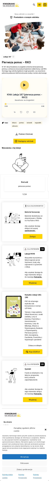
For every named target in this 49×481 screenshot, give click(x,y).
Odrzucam (24, 463)
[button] (45, 429)
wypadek (38, 123)
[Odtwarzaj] (24, 85)
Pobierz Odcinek (26, 134)
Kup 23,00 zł (34, 352)
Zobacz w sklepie (34, 345)
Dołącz (33, 236)
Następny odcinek (25, 141)
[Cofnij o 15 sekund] (21, 112)
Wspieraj (32, 283)
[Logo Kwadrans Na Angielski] (17, 5)
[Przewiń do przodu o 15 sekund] (27, 112)
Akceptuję (24, 457)
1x (15, 112)
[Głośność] (34, 112)
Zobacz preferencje (24, 469)
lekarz (14, 123)
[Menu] (39, 5)
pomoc (21, 123)
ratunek (29, 123)
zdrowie (15, 126)
